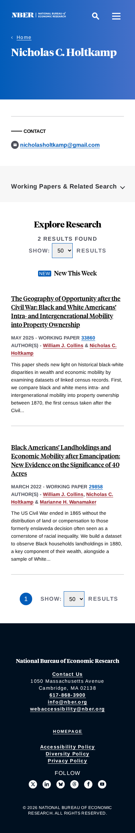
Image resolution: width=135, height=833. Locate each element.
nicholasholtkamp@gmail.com (60, 145)
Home (24, 37)
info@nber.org (67, 702)
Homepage (67, 731)
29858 (96, 486)
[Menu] (116, 16)
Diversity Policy (67, 753)
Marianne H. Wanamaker (68, 502)
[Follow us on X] (33, 784)
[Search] (95, 16)
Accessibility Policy (67, 747)
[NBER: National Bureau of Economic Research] (40, 16)
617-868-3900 (68, 695)
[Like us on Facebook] (88, 784)
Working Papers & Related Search (64, 186)
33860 (88, 338)
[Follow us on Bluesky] (60, 784)
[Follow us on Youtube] (102, 784)
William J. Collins (63, 345)
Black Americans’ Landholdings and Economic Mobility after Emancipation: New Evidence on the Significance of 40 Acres (65, 460)
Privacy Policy (67, 760)
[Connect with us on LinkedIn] (47, 784)
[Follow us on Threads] (74, 784)
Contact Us (67, 674)
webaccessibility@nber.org (67, 709)
